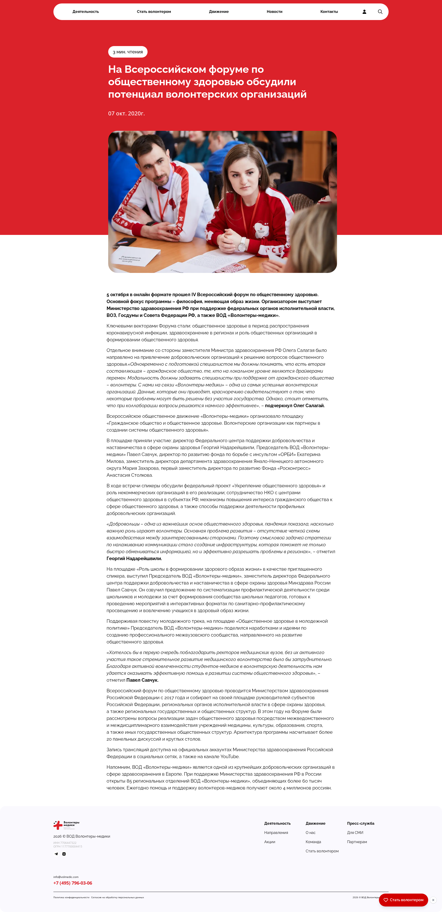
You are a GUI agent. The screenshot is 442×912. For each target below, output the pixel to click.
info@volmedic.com (66, 877)
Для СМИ (355, 832)
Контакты (329, 11)
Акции (269, 842)
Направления (276, 832)
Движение (219, 11)
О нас (311, 832)
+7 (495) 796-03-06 (72, 883)
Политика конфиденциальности (71, 897)
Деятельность (86, 11)
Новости (274, 11)
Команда (313, 842)
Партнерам (357, 842)
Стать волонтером (154, 11)
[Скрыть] (433, 900)
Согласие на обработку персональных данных (117, 897)
